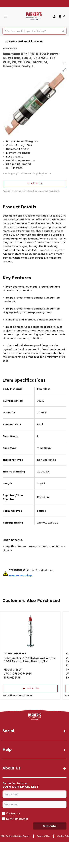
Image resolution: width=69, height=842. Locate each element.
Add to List (37, 183)
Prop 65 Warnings (20, 575)
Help (7, 749)
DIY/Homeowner (17, 818)
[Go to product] (30, 630)
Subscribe (50, 826)
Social (8, 730)
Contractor (13, 813)
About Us (11, 768)
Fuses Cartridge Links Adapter (26, 41)
